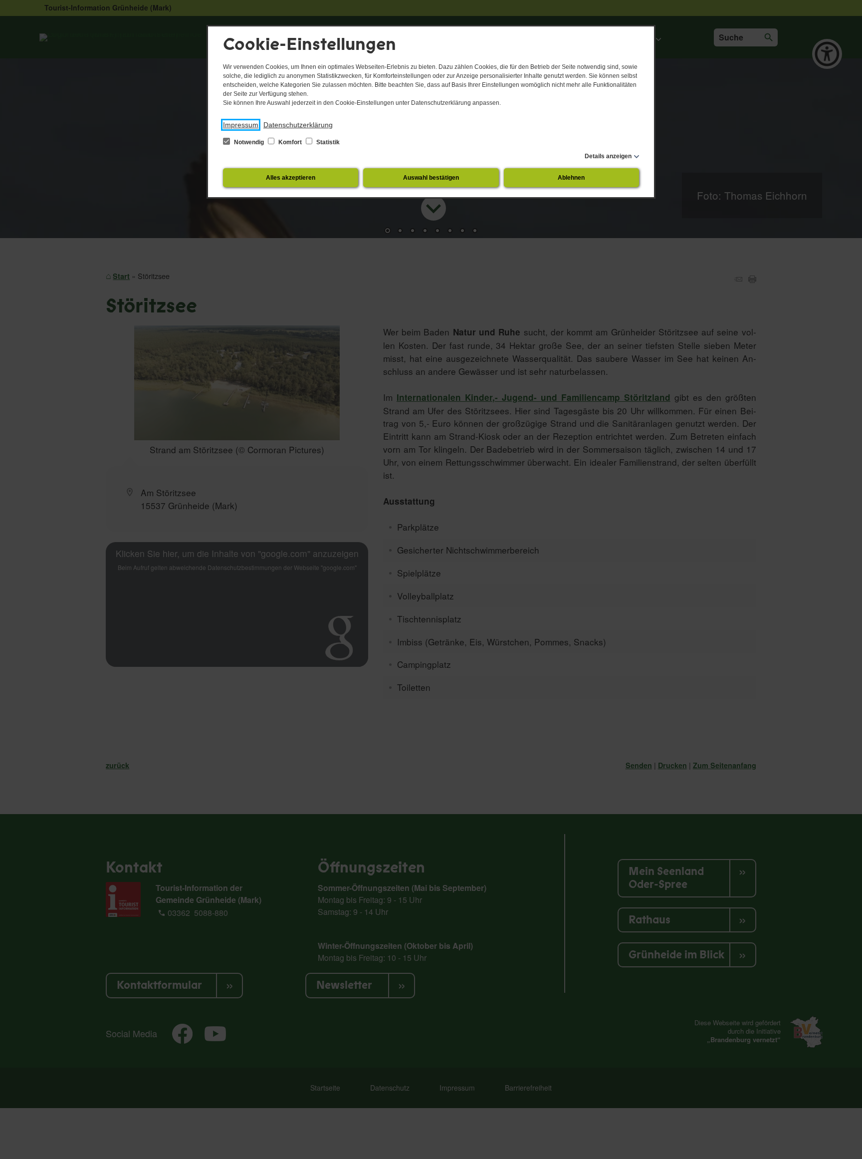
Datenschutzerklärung (298, 125)
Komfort (290, 142)
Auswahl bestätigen (431, 177)
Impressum (240, 125)
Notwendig (248, 142)
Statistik (327, 142)
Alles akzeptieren (290, 177)
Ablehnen (571, 177)
